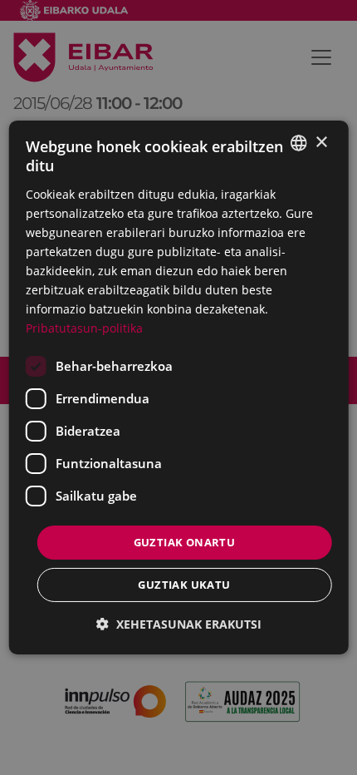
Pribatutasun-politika (84, 328)
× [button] (321, 142)
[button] (179, 624)
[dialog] (179, 387)
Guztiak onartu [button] (185, 541)
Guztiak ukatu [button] (184, 584)
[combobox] (298, 143)
